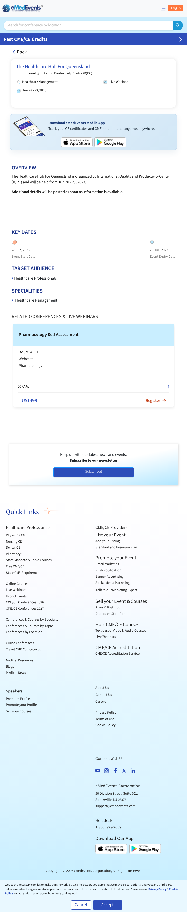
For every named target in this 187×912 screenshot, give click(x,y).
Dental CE (13, 547)
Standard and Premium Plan (116, 547)
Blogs (10, 666)
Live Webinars (16, 589)
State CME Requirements (24, 572)
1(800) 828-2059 (108, 827)
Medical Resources (19, 660)
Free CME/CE (15, 566)
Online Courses (17, 583)
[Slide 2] (93, 416)
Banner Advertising (109, 576)
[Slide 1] (89, 416)
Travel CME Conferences (23, 649)
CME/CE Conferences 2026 (25, 602)
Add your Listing (107, 541)
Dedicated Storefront (111, 613)
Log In (175, 8)
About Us (102, 687)
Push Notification (108, 570)
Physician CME (16, 535)
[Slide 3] (98, 416)
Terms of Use (104, 719)
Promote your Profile (21, 704)
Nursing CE (14, 541)
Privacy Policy (105, 712)
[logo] (23, 8)
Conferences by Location (24, 632)
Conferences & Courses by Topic (29, 626)
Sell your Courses (18, 711)
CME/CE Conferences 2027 (25, 608)
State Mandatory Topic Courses (29, 560)
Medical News (16, 672)
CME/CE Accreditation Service (117, 653)
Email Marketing (107, 563)
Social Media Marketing (112, 582)
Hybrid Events (16, 596)
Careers (100, 701)
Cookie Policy (105, 725)
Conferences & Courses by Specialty (32, 619)
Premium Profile (18, 698)
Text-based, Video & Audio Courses (120, 630)
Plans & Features (107, 607)
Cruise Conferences (20, 643)
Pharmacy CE (15, 553)
